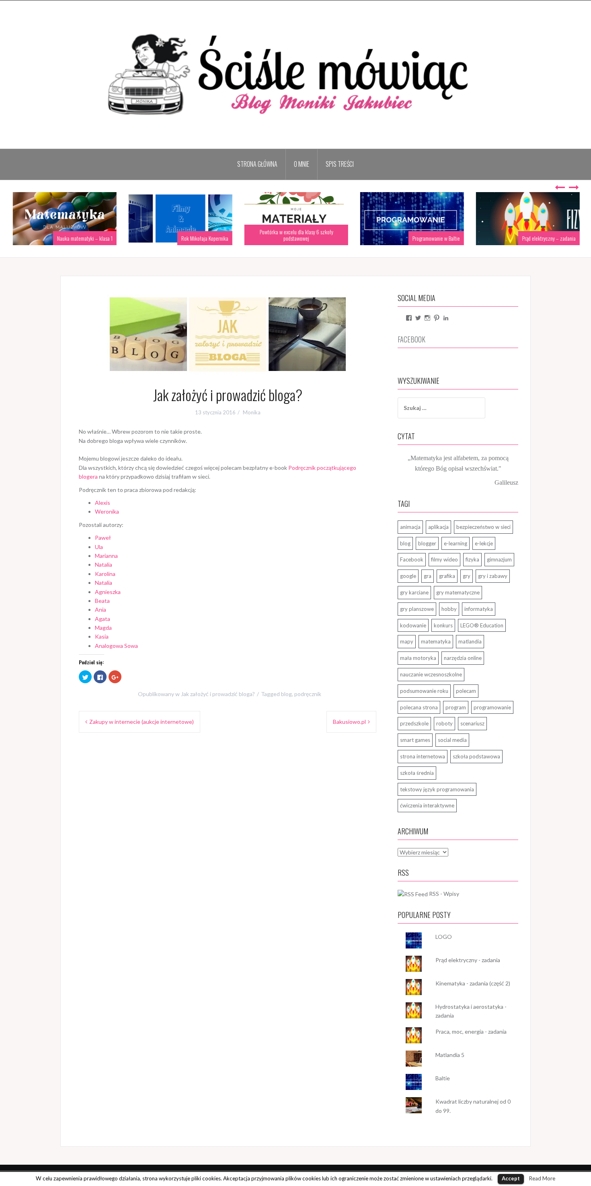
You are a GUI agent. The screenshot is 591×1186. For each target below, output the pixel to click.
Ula (99, 546)
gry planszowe (417, 609)
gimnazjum (499, 559)
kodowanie (413, 625)
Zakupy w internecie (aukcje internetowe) (141, 721)
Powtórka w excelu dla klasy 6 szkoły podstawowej (295, 234)
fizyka (472, 559)
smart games (415, 740)
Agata (102, 618)
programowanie (492, 707)
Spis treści (340, 164)
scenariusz (472, 723)
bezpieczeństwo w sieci (483, 527)
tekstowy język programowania (437, 789)
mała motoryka (418, 658)
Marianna (106, 555)
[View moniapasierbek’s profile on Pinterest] (436, 318)
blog (286, 693)
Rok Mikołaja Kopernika (204, 238)
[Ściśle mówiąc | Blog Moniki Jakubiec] (295, 74)
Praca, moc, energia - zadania (471, 1031)
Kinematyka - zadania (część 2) (472, 983)
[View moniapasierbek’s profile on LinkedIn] (446, 318)
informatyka (478, 609)
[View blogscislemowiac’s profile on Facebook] (409, 318)
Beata (102, 600)
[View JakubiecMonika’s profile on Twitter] (418, 318)
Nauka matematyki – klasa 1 (84, 238)
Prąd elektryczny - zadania (467, 960)
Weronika (107, 511)
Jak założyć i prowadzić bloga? (218, 693)
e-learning (455, 543)
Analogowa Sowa (116, 645)
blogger (427, 543)
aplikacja (438, 527)
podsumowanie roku (424, 691)
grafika (447, 576)
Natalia (103, 564)
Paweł (103, 537)
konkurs (443, 625)
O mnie (301, 164)
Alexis (102, 502)
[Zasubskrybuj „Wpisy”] (413, 893)
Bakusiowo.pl (349, 721)
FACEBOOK (411, 339)
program (455, 707)
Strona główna (257, 164)
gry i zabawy (492, 576)
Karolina (105, 573)
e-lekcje (484, 543)
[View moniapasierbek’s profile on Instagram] (427, 318)
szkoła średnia (417, 773)
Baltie (442, 1078)
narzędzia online (463, 658)
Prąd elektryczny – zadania (548, 238)
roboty (444, 723)
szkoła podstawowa (476, 756)
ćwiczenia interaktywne (427, 805)
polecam (466, 691)
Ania (100, 609)
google (408, 576)
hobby (449, 609)
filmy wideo (444, 559)
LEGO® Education (481, 625)
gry (466, 576)
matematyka (436, 641)
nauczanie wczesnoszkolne (431, 674)
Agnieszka (108, 591)
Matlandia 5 (449, 1054)
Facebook (411, 559)
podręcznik (307, 693)
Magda (103, 627)
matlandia (470, 641)
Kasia (102, 636)
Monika (252, 412)
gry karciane (414, 592)
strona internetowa (422, 756)
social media (452, 740)
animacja (410, 527)
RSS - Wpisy (444, 893)
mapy (406, 641)
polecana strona (419, 707)
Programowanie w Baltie (435, 238)
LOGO (443, 936)
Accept (511, 1178)
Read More (542, 1178)
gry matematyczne (458, 592)
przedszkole (414, 723)
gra (427, 576)
